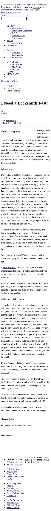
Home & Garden (14, 88)
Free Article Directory (10, 12)
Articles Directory (14, 464)
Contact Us (11, 495)
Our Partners (17, 38)
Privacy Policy (25, 10)
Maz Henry (11, 120)
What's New (17, 28)
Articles (10, 40)
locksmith (5, 153)
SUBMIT (11, 72)
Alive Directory (13, 507)
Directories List (18, 35)
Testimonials (12, 45)
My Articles (17, 64)
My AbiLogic (12, 62)
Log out (15, 69)
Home (3, 81)
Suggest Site (12, 471)
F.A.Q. (15, 33)
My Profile (16, 67)
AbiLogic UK (13, 502)
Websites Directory (15, 462)
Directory (11, 26)
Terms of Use (12, 488)
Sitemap (10, 486)
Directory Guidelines (15, 476)
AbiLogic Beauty (14, 505)
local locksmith (9, 267)
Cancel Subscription (15, 493)
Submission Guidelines (22, 31)
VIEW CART (13, 74)
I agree (36, 10)
